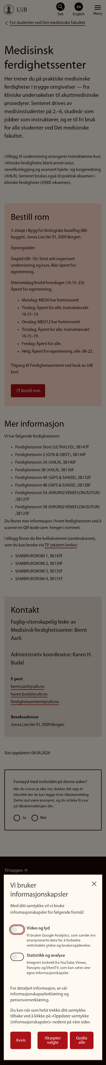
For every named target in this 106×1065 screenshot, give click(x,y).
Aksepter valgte (53, 1040)
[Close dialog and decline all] (94, 882)
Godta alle (81, 1040)
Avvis (21, 1040)
